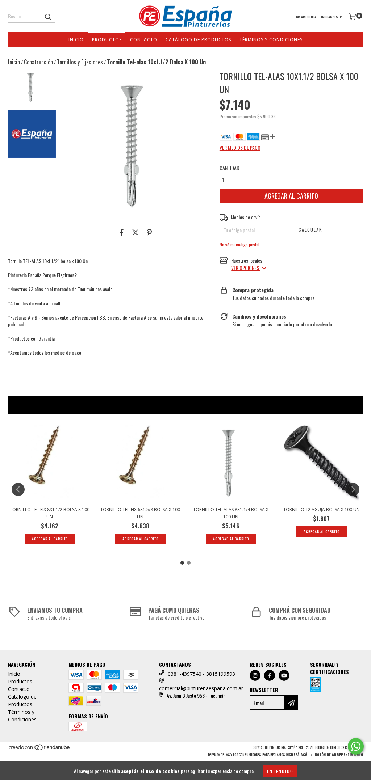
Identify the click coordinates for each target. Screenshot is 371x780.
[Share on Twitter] (135, 232)
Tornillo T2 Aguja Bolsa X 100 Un (321, 509)
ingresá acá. (296, 754)
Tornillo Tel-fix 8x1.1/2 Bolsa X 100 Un (49, 513)
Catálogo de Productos (198, 40)
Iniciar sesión (332, 17)
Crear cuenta (306, 17)
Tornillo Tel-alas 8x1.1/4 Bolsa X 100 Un (230, 513)
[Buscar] (48, 16)
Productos (107, 40)
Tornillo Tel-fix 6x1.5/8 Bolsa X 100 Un (140, 513)
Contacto (143, 40)
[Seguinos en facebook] (269, 675)
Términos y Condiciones (271, 40)
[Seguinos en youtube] (284, 675)
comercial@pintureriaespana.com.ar (201, 688)
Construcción (38, 62)
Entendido (280, 771)
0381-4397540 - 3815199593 (201, 673)
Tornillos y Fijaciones (80, 62)
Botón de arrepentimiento (339, 754)
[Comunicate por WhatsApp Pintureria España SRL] (356, 746)
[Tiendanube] (39, 749)
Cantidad (229, 168)
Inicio (76, 40)
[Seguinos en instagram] (255, 675)
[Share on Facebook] (122, 232)
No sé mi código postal (239, 244)
